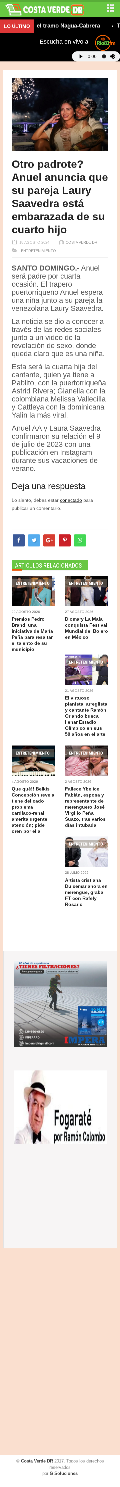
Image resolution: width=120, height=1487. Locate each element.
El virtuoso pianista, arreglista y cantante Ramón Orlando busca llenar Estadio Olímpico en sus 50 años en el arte (86, 716)
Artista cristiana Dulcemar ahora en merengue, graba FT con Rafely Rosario (86, 892)
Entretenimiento (38, 251)
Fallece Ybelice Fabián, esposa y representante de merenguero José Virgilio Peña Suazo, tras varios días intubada (85, 807)
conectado (71, 500)
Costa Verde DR (81, 242)
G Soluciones (64, 1473)
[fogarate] (60, 1107)
